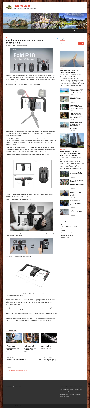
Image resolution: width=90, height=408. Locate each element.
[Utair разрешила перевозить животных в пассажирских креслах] (64, 102)
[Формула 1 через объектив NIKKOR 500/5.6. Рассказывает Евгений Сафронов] (14, 343)
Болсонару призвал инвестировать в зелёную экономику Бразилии (75, 203)
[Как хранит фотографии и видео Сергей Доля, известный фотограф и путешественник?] (31, 343)
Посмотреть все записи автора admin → (18, 370)
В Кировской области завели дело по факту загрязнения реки (76, 211)
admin (14, 45)
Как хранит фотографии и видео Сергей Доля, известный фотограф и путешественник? (30, 347)
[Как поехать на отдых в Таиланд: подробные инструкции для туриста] (64, 94)
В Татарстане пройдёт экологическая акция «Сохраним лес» (76, 173)
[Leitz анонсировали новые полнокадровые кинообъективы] (49, 343)
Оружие (29, 31)
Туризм (51, 31)
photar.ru (13, 323)
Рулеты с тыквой (65, 237)
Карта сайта (72, 31)
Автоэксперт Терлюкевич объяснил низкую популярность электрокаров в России (72, 153)
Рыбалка (16, 31)
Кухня (65, 31)
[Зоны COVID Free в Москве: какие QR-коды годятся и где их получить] (64, 110)
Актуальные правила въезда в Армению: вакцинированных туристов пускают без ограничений (76, 125)
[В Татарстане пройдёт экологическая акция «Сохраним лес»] (64, 177)
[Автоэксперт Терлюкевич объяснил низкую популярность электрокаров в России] (72, 148)
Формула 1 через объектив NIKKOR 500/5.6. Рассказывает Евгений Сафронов (13, 347)
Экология (58, 31)
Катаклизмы (43, 31)
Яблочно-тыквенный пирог (68, 233)
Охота (23, 31)
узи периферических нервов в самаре (67, 38)
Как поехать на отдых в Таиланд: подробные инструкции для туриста (76, 90)
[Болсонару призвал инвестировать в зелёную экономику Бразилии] (64, 205)
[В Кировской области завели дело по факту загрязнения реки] (64, 215)
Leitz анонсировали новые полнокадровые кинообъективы (49, 346)
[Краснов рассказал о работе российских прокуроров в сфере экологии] (64, 196)
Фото (35, 31)
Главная (9, 31)
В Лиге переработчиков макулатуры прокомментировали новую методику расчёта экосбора (77, 183)
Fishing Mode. (22, 5)
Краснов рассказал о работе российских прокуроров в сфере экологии (76, 193)
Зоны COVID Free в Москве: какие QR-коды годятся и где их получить (77, 106)
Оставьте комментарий (22, 45)
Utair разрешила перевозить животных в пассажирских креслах (76, 98)
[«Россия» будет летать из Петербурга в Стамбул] (72, 67)
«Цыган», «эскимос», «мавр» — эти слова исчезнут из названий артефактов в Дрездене (76, 115)
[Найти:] (72, 43)
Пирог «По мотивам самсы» (68, 235)
